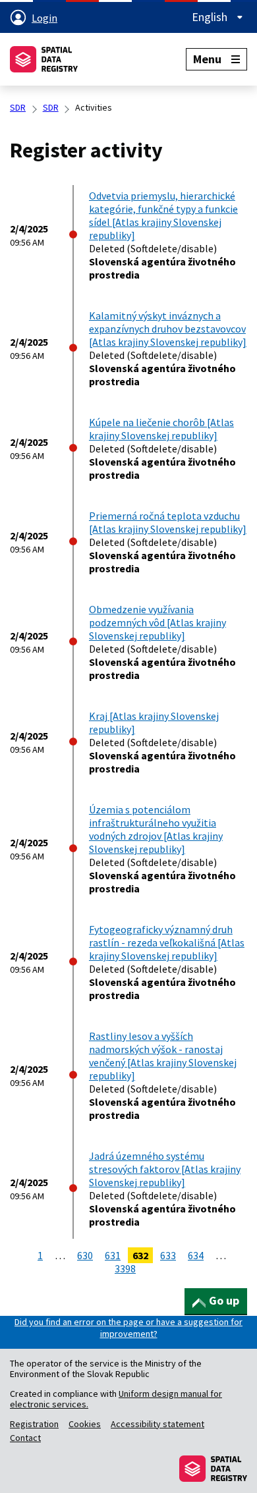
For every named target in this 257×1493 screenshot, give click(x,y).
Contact (25, 1438)
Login (44, 17)
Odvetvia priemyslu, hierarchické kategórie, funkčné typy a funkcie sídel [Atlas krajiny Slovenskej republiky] (163, 215)
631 (113, 1255)
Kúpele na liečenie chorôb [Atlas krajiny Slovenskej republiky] (161, 429)
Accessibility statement (157, 1424)
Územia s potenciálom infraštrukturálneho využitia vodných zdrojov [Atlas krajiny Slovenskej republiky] (156, 829)
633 (168, 1255)
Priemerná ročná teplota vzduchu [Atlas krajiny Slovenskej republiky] (167, 522)
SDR (18, 107)
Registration (34, 1424)
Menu (207, 59)
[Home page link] (44, 59)
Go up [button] (224, 1300)
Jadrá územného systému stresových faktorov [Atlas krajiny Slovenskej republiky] (165, 1169)
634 (196, 1255)
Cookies (85, 1424)
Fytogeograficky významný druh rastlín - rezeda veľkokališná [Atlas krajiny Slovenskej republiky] (166, 942)
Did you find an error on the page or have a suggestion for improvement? (128, 1328)
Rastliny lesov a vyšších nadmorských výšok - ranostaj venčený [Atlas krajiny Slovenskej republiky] (163, 1055)
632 (140, 1255)
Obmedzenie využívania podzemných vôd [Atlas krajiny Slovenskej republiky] (157, 622)
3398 (125, 1268)
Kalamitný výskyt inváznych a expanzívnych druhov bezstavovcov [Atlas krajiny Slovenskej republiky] (167, 328)
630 (85, 1255)
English (211, 17)
